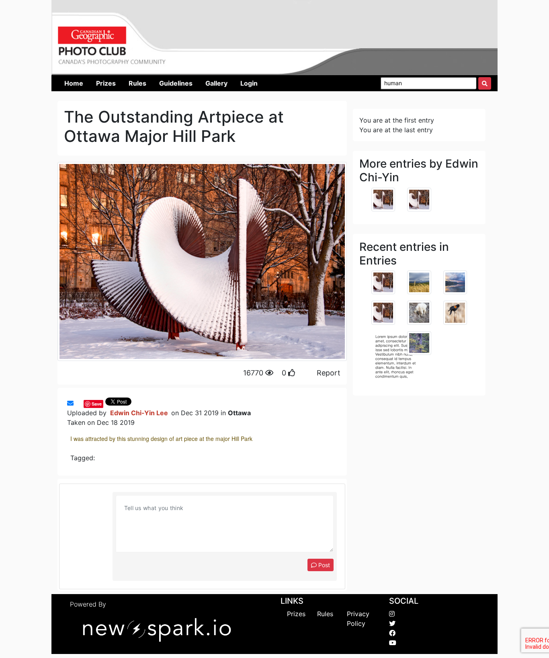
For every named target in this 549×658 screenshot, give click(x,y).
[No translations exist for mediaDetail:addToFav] (78, 403)
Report (328, 373)
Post (323, 565)
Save (97, 404)
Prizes (296, 614)
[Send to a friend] (70, 403)
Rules (325, 614)
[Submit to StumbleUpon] (82, 403)
